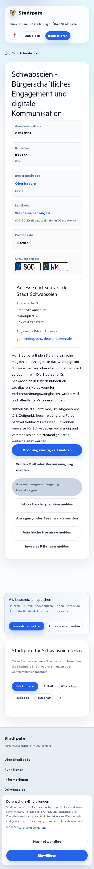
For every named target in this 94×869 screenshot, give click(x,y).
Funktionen (18, 24)
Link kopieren (25, 686)
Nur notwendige (47, 841)
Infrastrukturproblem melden (47, 504)
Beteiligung (39, 24)
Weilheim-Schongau (32, 212)
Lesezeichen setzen (27, 626)
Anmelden (32, 36)
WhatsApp (69, 686)
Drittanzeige (15, 790)
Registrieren (58, 36)
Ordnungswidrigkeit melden (47, 450)
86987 (22, 242)
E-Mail (48, 686)
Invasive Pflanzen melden (47, 546)
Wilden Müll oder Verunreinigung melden (44, 467)
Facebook (22, 698)
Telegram (44, 698)
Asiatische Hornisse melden (47, 532)
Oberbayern (25, 183)
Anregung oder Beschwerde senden (47, 518)
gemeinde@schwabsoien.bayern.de (44, 338)
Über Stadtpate (65, 24)
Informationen (16, 780)
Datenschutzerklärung (32, 827)
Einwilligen (47, 855)
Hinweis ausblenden (64, 626)
